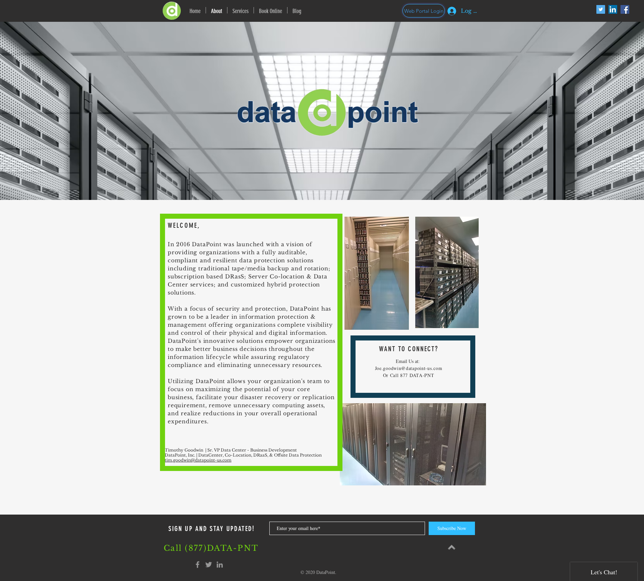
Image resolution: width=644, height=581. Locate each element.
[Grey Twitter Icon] (208, 564)
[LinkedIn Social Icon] (612, 9)
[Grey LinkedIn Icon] (219, 564)
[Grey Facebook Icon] (197, 564)
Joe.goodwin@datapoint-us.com (408, 368)
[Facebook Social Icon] (625, 9)
